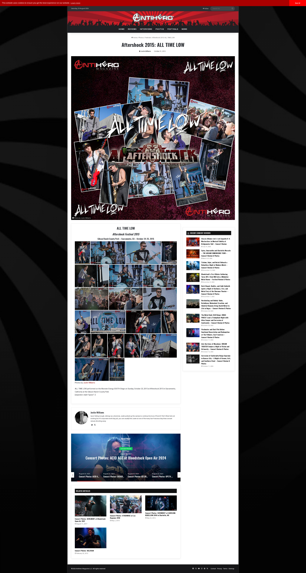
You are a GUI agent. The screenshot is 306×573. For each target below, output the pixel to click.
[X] (94, 424)
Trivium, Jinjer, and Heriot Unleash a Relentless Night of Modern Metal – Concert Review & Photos (214, 265)
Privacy (219, 569)
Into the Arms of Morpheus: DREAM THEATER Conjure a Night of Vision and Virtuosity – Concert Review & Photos (215, 346)
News (184, 29)
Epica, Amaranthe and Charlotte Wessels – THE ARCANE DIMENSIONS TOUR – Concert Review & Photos (216, 253)
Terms (225, 569)
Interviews (146, 29)
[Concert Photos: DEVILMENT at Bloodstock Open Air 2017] (90, 505)
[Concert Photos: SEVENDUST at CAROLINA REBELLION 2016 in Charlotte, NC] (161, 503)
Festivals (172, 29)
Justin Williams (146, 51)
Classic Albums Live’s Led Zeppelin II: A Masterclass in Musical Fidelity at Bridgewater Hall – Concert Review (215, 241)
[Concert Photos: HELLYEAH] (90, 538)
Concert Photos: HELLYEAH (84, 550)
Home (122, 29)
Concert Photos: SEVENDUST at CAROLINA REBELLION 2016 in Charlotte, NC (160, 514)
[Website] (91, 424)
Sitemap (231, 569)
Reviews (132, 29)
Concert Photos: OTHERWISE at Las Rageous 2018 (123, 516)
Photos (160, 29)
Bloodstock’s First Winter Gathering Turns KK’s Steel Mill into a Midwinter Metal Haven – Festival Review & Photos (215, 277)
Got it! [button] (297, 3)
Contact (213, 569)
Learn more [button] (75, 3)
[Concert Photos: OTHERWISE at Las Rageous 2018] (126, 504)
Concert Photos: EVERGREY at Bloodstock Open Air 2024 (126, 458)
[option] (126, 457)
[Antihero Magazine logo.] (153, 18)
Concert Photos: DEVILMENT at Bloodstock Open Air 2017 (90, 520)
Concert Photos (126, 449)
